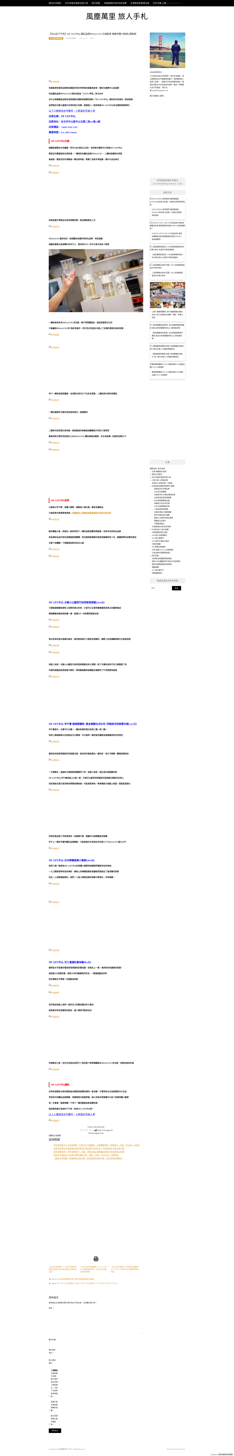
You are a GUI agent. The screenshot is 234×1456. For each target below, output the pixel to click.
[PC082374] (96, 694)
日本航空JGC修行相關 (160, 529)
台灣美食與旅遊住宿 (139, 3)
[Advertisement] (96, 61)
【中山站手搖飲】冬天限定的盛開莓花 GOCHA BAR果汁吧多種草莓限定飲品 (124, 1269)
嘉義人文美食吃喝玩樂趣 (163, 518)
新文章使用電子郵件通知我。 (54, 1420)
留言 (51, 1308)
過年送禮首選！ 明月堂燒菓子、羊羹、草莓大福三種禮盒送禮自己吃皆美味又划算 (89, 1152)
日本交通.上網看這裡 (160, 480)
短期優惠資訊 (157, 573)
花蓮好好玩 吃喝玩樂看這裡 (164, 495)
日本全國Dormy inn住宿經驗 (162, 550)
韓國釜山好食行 (160, 521)
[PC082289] (54, 81)
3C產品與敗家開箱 (161, 509)
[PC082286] (54, 645)
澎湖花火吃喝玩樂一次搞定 (162, 483)
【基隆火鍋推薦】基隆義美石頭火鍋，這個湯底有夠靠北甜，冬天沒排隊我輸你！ (89, 1158)
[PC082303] (54, 627)
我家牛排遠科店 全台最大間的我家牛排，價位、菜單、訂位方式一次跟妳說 (86, 1155)
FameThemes (181, 1449)
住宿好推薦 (156, 544)
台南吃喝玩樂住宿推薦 (162, 497)
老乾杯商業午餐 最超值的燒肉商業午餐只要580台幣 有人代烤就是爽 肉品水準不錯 (89, 1149)
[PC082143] (54, 442)
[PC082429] (96, 1034)
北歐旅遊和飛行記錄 (159, 532)
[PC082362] (96, 807)
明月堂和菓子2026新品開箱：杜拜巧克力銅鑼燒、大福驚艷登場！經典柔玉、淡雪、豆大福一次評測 (96, 1145)
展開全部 (153, 468)
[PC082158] (54, 549)
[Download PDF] (96, 1259)
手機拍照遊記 (159, 524)
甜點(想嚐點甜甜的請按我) (84, 1279)
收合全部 (161, 468)
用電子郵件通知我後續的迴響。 (54, 1406)
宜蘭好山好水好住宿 (162, 503)
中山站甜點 (68, 1283)
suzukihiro (71, 38)
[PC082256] (96, 467)
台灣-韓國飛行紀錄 (159, 471)
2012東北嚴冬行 (158, 570)
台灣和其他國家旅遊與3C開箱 (163, 486)
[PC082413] (96, 920)
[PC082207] (96, 190)
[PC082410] (54, 883)
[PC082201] (96, 365)
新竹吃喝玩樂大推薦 (162, 515)
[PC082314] (54, 760)
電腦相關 (155, 567)
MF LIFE (60, 1283)
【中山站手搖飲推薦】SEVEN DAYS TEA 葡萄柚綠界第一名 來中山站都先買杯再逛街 (94, 1269)
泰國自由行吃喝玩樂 (162, 489)
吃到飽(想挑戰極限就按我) (162, 558)
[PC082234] (54, 418)
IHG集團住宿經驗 (158, 547)
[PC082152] (54, 519)
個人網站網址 (52, 1361)
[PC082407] (54, 992)
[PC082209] (54, 334)
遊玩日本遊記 (55, 3)
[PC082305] (54, 741)
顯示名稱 (52, 1341)
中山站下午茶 (79, 1283)
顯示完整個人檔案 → (158, 96)
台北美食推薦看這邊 (56, 38)
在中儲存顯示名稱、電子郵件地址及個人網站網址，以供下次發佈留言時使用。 (54, 1383)
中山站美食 (89, 1283)
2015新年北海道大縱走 (160, 541)
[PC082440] (54, 1069)
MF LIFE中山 (100, 1283)
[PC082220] (54, 226)
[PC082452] (54, 1120)
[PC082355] (54, 848)
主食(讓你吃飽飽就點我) (161, 553)
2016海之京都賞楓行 (159, 535)
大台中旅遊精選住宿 (162, 506)
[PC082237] (54, 400)
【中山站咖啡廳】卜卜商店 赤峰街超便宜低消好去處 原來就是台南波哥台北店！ (63, 1269)
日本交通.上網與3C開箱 (164, 3)
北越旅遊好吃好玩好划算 (115, 3)
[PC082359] (54, 652)
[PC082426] (54, 950)
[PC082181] (54, 556)
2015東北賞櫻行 (158, 538)
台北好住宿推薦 (160, 492)
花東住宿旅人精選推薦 (162, 512)
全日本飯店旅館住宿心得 (76, 3)
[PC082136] (54, 165)
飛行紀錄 (96, 3)
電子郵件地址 (52, 1351)
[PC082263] (54, 620)
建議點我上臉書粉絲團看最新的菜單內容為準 (91, 513)
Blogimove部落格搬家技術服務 (222, 1454)
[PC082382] (54, 985)
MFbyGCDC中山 (112, 1283)
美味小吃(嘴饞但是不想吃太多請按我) (166, 561)
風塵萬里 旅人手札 (117, 17)
